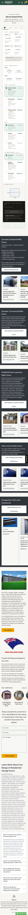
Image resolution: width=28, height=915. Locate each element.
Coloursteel (18, 79)
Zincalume (9, 79)
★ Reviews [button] (26, 459)
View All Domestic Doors (11, 269)
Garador (18, 71)
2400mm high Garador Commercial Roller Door (9, 356)
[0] (25, 2)
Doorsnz (5, 289)
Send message (9, 756)
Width (18, 34)
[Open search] (19, 2)
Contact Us (21, 913)
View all (24, 688)
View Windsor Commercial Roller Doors (14, 404)
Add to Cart (15, 212)
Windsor (9, 71)
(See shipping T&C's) (15, 681)
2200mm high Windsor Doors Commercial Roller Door (10, 430)
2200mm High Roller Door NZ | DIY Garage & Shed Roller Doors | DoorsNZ (9, 294)
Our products (8, 630)
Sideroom (18, 46)
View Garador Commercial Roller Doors (14, 332)
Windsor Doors (7, 426)
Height (8, 34)
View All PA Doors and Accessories (14, 509)
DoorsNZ (5, 353)
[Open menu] (2, 2)
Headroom (9, 46)
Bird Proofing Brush (8, 531)
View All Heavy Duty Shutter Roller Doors (14, 459)
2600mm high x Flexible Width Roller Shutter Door (9, 484)
